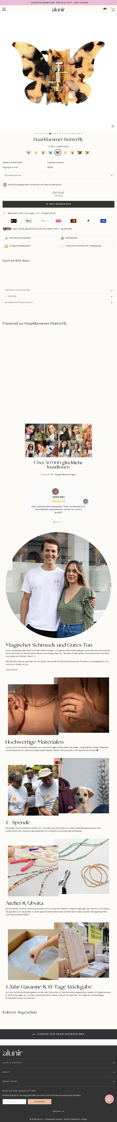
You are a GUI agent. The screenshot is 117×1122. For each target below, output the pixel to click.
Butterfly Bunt (87, 152)
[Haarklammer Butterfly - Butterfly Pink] (18, 270)
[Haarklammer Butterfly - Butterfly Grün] (22, 270)
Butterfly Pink (29, 152)
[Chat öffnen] (109, 1099)
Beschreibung (13, 175)
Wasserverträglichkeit (19, 302)
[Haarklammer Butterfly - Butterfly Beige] (18, 274)
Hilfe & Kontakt (12, 1063)
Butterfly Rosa (43, 152)
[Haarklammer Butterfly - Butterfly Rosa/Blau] (29, 270)
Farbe (58, 147)
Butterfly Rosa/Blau (51, 152)
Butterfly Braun (58, 152)
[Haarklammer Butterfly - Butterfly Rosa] (25, 270)
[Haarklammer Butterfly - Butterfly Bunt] (25, 274)
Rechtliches (10, 1081)
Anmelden (39, 1101)
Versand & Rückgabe (17, 290)
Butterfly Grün (36, 152)
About (6, 1072)
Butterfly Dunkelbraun (80, 152)
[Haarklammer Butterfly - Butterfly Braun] (32, 270)
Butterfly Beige (72, 152)
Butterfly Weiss (65, 152)
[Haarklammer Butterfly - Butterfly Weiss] (36, 270)
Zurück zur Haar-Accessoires (61, 1034)
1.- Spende (11, 296)
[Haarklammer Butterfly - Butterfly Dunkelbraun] (22, 274)
